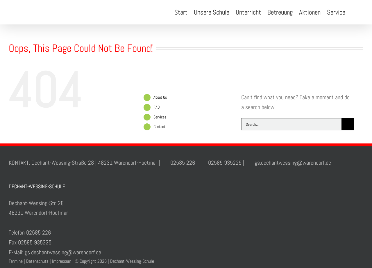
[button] (354, 12)
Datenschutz (37, 261)
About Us (160, 97)
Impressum (61, 261)
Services (159, 117)
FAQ (156, 107)
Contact (159, 126)
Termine (16, 261)
